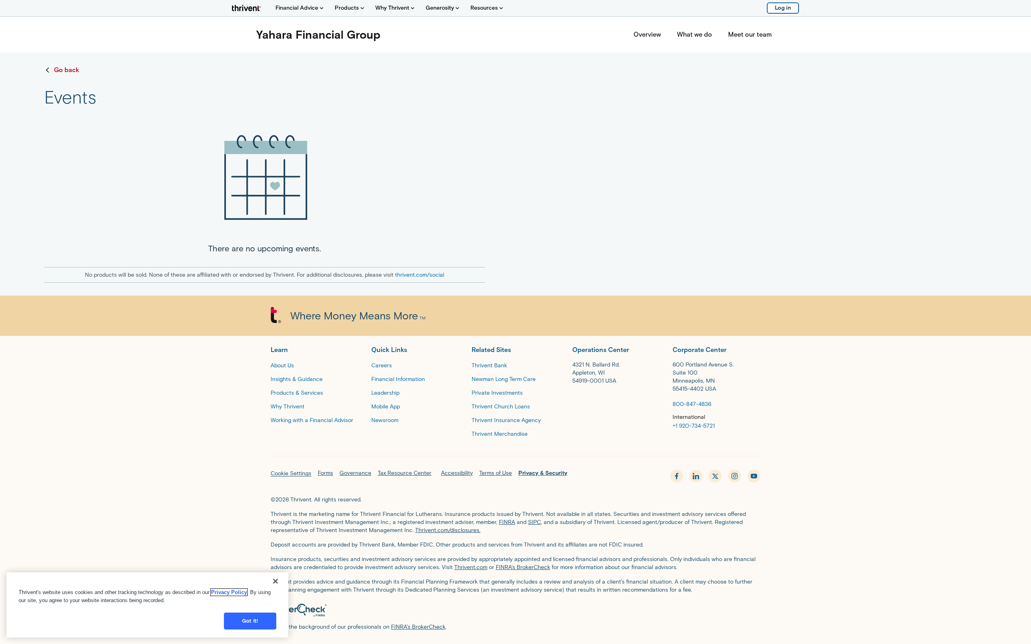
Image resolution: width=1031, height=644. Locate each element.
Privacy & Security (542, 473)
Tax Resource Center (404, 473)
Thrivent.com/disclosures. (447, 530)
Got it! (250, 621)
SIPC (534, 522)
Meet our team (750, 34)
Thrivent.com (470, 567)
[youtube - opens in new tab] (754, 476)
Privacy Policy (229, 592)
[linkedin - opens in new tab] (696, 476)
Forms (325, 473)
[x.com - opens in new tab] (715, 476)
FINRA (507, 522)
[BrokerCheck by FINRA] (515, 610)
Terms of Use (495, 473)
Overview (647, 34)
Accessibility (457, 473)
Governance (355, 473)
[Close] (275, 581)
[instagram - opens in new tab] (734, 476)
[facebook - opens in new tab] (676, 476)
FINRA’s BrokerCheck (523, 567)
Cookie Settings (291, 473)
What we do (694, 34)
